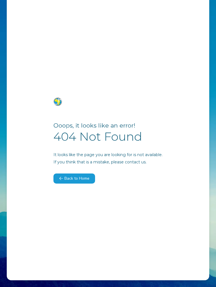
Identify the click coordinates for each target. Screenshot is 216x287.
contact (132, 162)
